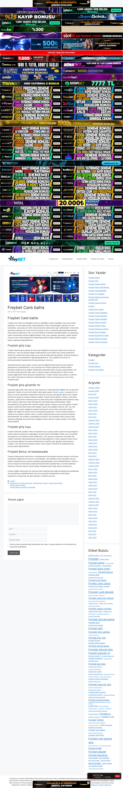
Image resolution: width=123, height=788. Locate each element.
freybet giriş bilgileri (93, 635)
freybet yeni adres (95, 728)
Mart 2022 (92, 515)
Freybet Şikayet (67, 259)
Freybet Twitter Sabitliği (97, 319)
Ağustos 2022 (93, 498)
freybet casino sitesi (95, 611)
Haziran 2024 (93, 427)
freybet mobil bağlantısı (95, 674)
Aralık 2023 (92, 446)
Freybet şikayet (97, 751)
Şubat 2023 (93, 479)
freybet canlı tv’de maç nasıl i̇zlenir (96, 601)
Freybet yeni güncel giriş (100, 740)
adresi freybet (93, 555)
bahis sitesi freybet (106, 555)
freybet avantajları (94, 566)
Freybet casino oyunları (40, 483)
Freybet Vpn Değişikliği (97, 291)
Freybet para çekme (95, 695)
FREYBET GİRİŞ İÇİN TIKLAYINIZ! (61, 53)
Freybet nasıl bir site (99, 684)
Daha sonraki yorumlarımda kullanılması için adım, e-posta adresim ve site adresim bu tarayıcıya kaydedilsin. (43, 545)
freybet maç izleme (95, 672)
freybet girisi (94, 623)
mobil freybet (107, 763)
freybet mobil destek (93, 676)
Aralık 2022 (92, 485)
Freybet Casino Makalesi (97, 313)
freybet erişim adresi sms (103, 614)
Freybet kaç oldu (97, 664)
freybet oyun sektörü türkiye (95, 687)
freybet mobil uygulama (105, 676)
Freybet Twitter (81, 259)
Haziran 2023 (93, 466)
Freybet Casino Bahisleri (97, 316)
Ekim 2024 (92, 414)
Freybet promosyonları (99, 700)
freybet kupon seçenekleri (94, 669)
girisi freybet (104, 758)
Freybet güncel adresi (55, 483)
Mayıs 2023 (92, 469)
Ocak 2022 (92, 521)
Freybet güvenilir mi (99, 653)
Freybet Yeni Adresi (97, 259)
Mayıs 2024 (92, 430)
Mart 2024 (92, 437)
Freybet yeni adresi (96, 730)
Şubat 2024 (93, 440)
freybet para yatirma (94, 690)
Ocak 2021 (92, 538)
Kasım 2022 (93, 489)
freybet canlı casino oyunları (99, 586)
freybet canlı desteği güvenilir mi (96, 595)
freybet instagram (95, 658)
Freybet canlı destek (101, 592)
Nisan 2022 (92, 511)
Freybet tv (105, 713)
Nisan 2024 (92, 433)
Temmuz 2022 (93, 502)
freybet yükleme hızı (93, 745)
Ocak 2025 (92, 407)
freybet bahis (106, 566)
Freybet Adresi (94, 278)
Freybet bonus (14, 483)
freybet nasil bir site (94, 681)
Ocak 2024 (92, 443)
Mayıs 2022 (92, 508)
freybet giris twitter (95, 625)
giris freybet (93, 758)
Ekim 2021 (92, 531)
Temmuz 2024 (94, 424)
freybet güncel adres (96, 643)
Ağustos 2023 (93, 459)
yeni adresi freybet (95, 766)
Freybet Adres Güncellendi (98, 287)
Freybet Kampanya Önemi (98, 329)
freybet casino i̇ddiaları (94, 606)
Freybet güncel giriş (100, 649)
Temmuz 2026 (94, 388)
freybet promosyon (109, 695)
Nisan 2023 (92, 472)
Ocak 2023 (92, 482)
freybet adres (104, 559)
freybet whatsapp (106, 725)
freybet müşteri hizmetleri (98, 679)
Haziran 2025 (93, 398)
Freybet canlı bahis (26, 483)
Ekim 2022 (92, 492)
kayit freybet (94, 763)
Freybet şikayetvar (98, 755)
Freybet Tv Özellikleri (96, 294)
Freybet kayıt (93, 661)
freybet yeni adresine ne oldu (95, 733)
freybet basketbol (92, 572)
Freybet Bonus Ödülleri (97, 332)
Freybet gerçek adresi (101, 619)
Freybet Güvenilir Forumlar (98, 336)
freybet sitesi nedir (104, 706)
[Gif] (61, 123)
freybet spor (108, 708)
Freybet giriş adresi (99, 632)
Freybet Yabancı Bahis (97, 284)
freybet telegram (93, 714)
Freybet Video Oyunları (97, 322)
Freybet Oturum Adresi (97, 303)
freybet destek (92, 614)
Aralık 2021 (92, 525)
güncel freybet (106, 760)
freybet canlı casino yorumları (95, 589)
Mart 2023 (92, 476)
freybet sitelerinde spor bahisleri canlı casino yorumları (99, 703)
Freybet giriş (95, 628)
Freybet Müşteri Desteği (97, 339)
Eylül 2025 (92, 394)
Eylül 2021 (92, 534)
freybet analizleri (109, 563)
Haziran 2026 (93, 391)
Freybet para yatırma (97, 692)
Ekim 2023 (92, 453)
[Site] (30, 90)
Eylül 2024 (92, 417)
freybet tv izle (107, 717)
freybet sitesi (93, 706)
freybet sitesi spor (92, 708)
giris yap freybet (94, 760)
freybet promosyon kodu (96, 697)
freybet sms (101, 708)
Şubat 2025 (92, 404)
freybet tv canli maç (94, 717)
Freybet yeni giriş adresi (17, 485)
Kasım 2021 (92, 528)
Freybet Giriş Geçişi (96, 309)
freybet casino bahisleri (106, 603)
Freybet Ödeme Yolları (97, 326)
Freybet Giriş (53, 259)
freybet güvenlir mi (94, 656)
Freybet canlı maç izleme (101, 598)
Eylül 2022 (92, 495)
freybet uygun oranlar (93, 725)
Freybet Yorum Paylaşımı (98, 342)
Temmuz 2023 (94, 463)
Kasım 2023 (93, 450)
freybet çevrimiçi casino (105, 745)
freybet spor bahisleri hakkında (97, 711)
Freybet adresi (96, 562)
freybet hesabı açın (108, 656)
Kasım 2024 (93, 411)
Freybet (110, 259)
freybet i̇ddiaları (108, 658)
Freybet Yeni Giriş (96, 735)
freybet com (107, 611)
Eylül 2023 (92, 456)
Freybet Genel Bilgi (94, 616)
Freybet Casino (93, 603)
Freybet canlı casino (99, 583)
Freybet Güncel (94, 641)
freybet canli (93, 575)
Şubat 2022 (92, 518)
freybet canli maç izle (95, 577)
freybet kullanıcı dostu (95, 667)
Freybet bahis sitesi (99, 568)
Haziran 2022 (93, 505)
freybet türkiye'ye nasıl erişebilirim (96, 723)
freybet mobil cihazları (109, 674)
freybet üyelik (95, 748)
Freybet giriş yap (97, 637)
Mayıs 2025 (92, 401)
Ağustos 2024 (93, 420)
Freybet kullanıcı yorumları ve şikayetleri (22, 487)
